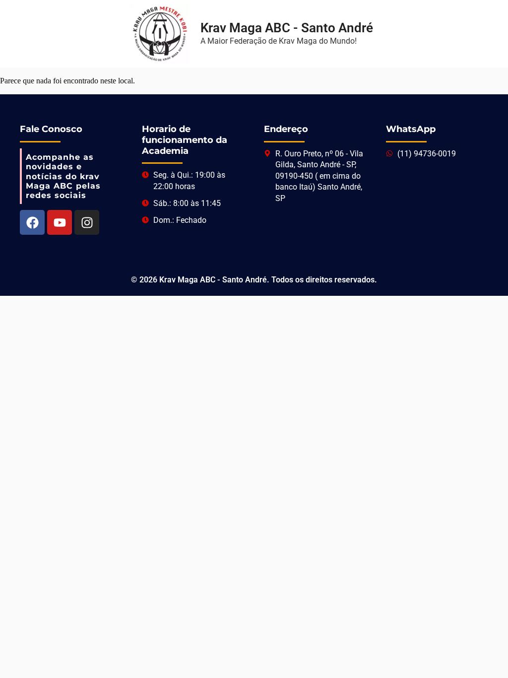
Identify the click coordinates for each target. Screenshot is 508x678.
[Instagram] (86, 222)
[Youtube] (59, 222)
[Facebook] (32, 222)
